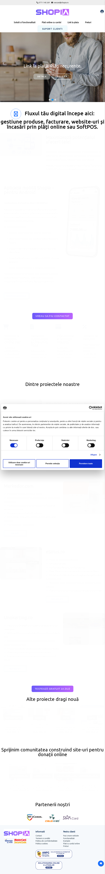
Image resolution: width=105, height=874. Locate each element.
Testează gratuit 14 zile (52, 689)
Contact (39, 836)
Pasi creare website (71, 836)
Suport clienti (52, 29)
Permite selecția (52, 463)
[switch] (39, 445)
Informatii (40, 831)
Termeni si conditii (43, 838)
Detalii (41, 76)
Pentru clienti (69, 831)
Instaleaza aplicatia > (16, 296)
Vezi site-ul (13, 732)
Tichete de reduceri (90, 337)
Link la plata (73, 22)
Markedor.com (18, 486)
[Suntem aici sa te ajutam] (101, 863)
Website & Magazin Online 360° (12, 339)
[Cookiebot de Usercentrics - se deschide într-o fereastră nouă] (91, 408)
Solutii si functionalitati (24, 22)
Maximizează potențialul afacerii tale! (70, 139)
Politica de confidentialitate (46, 841)
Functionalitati (69, 838)
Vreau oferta (52, 82)
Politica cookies (42, 844)
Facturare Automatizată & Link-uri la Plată (39, 340)
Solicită (62, 76)
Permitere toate (86, 463)
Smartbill (23, 625)
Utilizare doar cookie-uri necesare (19, 463)
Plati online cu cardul (51, 22)
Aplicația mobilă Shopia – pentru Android (29, 190)
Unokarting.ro (18, 617)
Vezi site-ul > (57, 599)
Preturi (88, 22)
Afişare (93, 455)
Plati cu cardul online (71, 844)
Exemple (66, 841)
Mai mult (15, 533)
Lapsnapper (9, 629)
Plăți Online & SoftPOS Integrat (65, 339)
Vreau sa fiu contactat (52, 316)
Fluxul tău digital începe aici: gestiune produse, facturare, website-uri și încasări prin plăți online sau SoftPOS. (52, 120)
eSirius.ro (55, 552)
